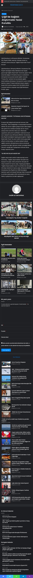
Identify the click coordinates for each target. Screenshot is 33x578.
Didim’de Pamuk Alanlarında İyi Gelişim (23, 259)
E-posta (3, 331)
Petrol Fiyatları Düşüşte (19, 362)
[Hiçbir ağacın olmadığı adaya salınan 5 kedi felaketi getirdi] (6, 450)
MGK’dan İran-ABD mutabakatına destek (7, 274)
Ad (2, 325)
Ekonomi (10, 10)
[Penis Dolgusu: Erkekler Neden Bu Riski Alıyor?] (6, 471)
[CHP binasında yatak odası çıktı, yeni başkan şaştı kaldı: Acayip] (6, 500)
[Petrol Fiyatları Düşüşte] (6, 364)
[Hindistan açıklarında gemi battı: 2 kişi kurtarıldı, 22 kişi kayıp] (6, 427)
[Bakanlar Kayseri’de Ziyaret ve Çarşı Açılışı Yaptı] (5, 108)
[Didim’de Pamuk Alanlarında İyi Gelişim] (24, 253)
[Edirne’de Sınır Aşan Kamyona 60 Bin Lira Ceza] (5, 100)
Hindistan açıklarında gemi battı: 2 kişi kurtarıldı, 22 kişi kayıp (21, 426)
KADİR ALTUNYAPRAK (9, 26)
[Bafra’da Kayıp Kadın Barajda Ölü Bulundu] (6, 386)
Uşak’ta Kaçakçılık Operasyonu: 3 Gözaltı (23, 290)
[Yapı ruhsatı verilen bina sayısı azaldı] (24, 268)
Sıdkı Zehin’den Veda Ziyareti (20, 483)
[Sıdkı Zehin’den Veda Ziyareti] (6, 485)
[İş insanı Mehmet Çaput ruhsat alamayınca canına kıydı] (6, 393)
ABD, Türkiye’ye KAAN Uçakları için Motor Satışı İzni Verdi (20, 370)
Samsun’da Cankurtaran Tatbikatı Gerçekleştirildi (16, 1)
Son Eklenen (16, 357)
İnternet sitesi (4, 337)
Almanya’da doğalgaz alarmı (7, 290)
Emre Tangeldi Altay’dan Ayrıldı (21, 398)
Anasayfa (5, 10)
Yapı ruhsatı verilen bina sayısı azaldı (24, 274)
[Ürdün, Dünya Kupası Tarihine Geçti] (6, 492)
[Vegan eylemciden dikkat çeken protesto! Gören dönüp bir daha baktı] (6, 434)
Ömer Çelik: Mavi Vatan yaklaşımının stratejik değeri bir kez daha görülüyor (21, 441)
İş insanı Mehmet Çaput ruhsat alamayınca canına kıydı (21, 391)
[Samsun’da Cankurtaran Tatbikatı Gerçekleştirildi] (6, 379)
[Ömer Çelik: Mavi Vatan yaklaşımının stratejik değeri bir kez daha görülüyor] (6, 442)
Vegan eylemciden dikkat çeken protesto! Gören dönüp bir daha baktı (21, 433)
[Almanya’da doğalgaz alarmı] (8, 284)
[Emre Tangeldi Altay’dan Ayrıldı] (6, 400)
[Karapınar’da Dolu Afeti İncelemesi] (8, 253)
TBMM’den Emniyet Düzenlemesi (21, 412)
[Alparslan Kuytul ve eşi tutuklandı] (6, 478)
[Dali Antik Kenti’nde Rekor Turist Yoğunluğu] (6, 457)
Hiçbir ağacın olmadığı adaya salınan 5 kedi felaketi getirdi (20, 448)
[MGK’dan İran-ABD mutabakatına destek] (8, 268)
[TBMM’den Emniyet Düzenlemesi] (6, 414)
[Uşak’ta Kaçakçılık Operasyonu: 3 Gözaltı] (24, 284)
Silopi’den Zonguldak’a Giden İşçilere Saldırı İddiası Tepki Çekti (21, 462)
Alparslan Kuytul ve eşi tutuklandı (21, 476)
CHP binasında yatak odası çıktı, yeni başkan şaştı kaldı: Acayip (21, 498)
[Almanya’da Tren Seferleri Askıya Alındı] (6, 407)
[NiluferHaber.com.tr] (16, 5)
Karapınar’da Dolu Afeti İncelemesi (8, 259)
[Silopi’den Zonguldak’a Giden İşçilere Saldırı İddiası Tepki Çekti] (6, 464)
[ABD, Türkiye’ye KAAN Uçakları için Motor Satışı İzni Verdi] (6, 372)
